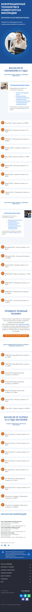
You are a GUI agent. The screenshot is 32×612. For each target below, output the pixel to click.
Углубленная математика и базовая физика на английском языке (14, 227)
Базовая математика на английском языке (22, 98)
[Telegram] (8, 546)
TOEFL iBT (23, 108)
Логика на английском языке (22, 93)
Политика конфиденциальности (8, 592)
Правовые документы (19, 557)
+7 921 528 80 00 (25, 591)
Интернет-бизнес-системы (14, 604)
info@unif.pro (25, 592)
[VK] (2, 546)
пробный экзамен (23, 324)
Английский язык (21, 96)
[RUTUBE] (5, 546)
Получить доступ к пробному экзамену (16, 335)
